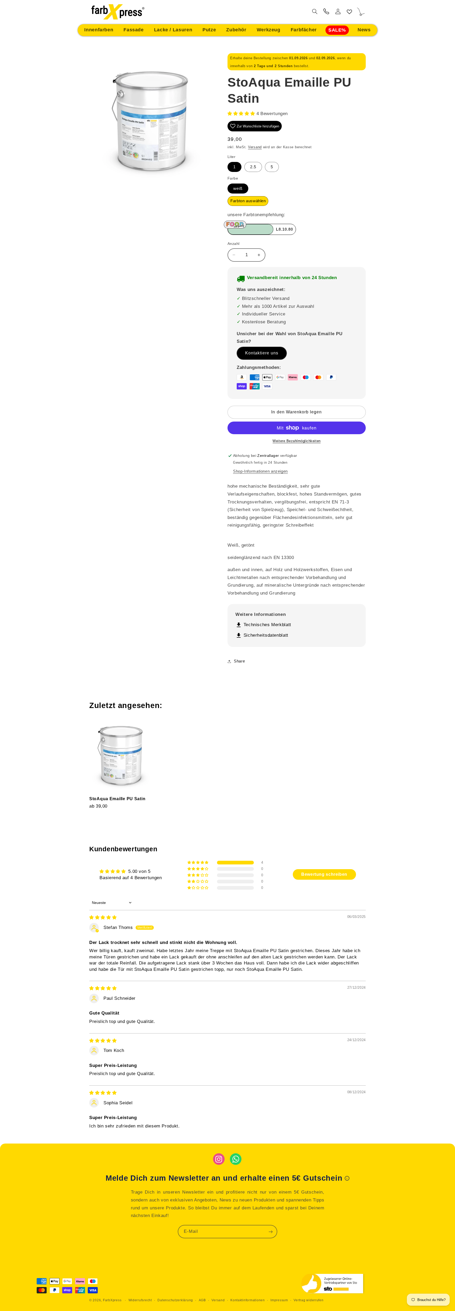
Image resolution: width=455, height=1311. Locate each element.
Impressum (279, 1300)
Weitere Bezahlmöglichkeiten (296, 441)
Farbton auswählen (249, 201)
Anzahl (234, 244)
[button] (99, 30)
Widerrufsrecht (140, 1300)
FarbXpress (112, 1300)
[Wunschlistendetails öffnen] (349, 12)
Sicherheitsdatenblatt (261, 635)
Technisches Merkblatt (263, 625)
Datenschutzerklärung (175, 1300)
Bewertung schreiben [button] (324, 874)
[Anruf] (326, 12)
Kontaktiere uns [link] (262, 353)
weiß (238, 188)
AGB (202, 1300)
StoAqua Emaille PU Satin (117, 799)
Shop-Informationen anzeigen (260, 471)
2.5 (253, 167)
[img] (103, 917)
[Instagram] (219, 1159)
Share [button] (239, 661)
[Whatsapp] (235, 1159)
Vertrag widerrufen (308, 1300)
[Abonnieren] (271, 1231)
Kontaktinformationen (247, 1300)
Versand (255, 147)
